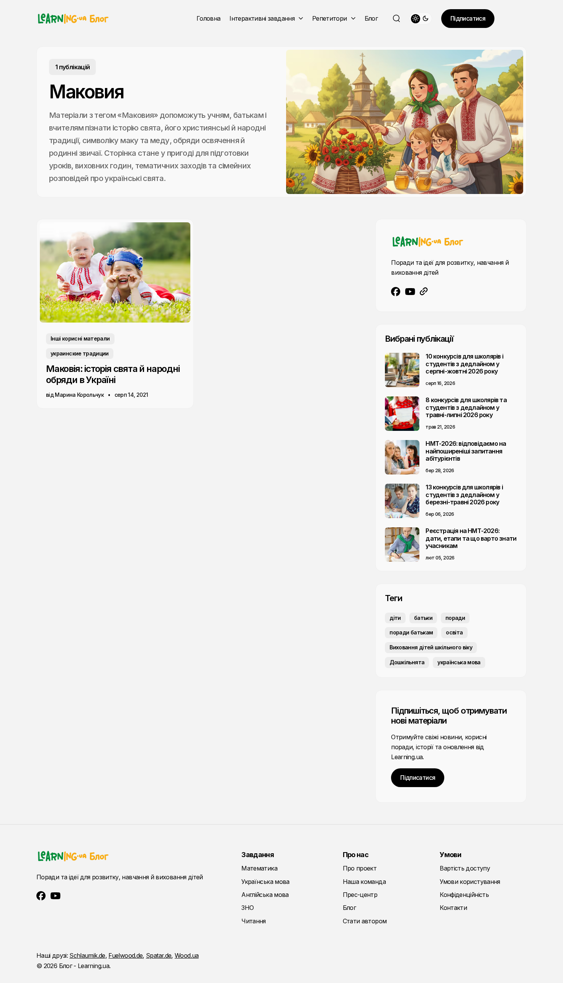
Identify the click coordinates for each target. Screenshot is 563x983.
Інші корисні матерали (80, 338)
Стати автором (365, 921)
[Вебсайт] (424, 291)
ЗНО (247, 907)
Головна (208, 18)
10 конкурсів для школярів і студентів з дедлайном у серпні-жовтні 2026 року (464, 363)
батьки (423, 618)
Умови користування (470, 881)
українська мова (458, 662)
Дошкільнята (407, 662)
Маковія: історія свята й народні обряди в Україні (113, 374)
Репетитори (329, 18)
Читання (253, 921)
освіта (454, 632)
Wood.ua (187, 955)
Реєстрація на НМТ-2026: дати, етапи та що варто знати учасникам (471, 538)
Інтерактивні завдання (262, 18)
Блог (371, 18)
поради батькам (411, 632)
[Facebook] (396, 291)
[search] (396, 18)
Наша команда (364, 881)
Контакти (453, 907)
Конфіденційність (464, 894)
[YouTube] (410, 291)
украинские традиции (80, 353)
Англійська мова (264, 894)
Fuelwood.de (125, 955)
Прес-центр (360, 894)
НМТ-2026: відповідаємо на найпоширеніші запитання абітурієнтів (466, 451)
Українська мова (265, 881)
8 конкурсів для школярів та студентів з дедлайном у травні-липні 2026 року (466, 407)
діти (395, 618)
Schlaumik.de (87, 955)
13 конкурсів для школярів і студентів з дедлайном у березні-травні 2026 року (464, 494)
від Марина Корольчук (75, 394)
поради (455, 618)
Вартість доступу (465, 868)
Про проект (360, 868)
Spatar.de (158, 955)
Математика (259, 868)
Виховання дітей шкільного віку (431, 647)
